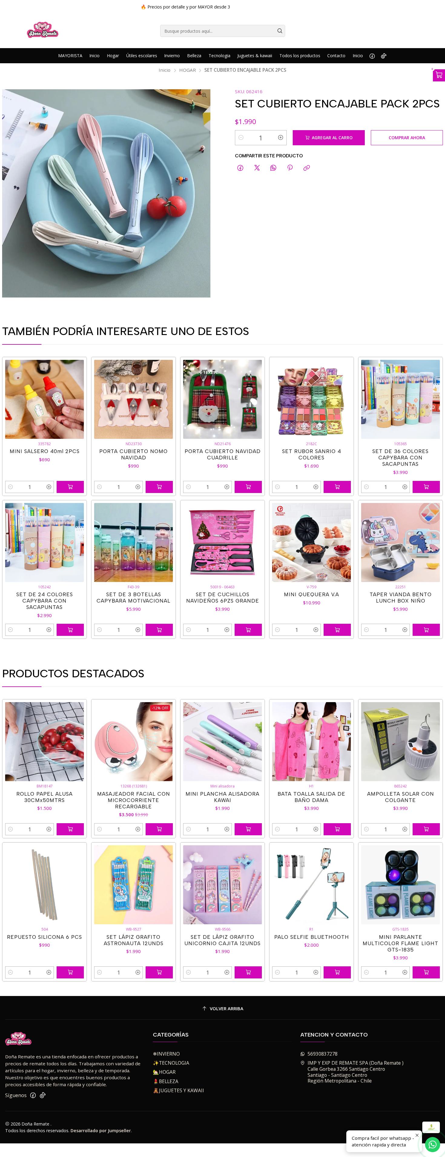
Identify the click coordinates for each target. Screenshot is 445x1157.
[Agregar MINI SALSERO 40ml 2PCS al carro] (70, 487)
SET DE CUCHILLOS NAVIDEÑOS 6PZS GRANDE (222, 597)
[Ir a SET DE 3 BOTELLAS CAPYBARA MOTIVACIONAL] (133, 542)
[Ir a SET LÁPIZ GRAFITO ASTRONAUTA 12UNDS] (133, 884)
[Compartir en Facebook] (240, 168)
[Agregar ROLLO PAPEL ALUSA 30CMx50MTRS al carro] (70, 829)
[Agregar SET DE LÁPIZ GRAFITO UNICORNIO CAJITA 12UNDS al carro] (248, 972)
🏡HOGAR (164, 1072)
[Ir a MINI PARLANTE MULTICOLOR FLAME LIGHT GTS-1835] (400, 884)
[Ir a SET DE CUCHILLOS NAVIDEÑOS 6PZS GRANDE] (222, 542)
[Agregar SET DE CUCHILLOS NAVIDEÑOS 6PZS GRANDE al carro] (248, 630)
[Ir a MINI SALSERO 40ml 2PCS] (44, 399)
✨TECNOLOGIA (171, 1063)
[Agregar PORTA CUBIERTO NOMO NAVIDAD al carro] (159, 487)
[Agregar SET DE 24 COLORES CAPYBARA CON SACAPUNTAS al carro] (70, 630)
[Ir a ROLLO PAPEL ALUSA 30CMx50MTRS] (44, 741)
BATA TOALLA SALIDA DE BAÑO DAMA (311, 797)
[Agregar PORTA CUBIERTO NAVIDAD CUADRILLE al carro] (248, 487)
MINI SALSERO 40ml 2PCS (45, 451)
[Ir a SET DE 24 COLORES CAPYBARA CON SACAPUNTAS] (44, 542)
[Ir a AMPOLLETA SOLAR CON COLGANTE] (400, 741)
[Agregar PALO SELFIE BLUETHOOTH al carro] (337, 972)
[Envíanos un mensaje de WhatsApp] (432, 1144)
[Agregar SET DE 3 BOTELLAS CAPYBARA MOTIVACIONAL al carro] (159, 630)
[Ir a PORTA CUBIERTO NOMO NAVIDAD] (133, 399)
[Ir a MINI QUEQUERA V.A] (311, 542)
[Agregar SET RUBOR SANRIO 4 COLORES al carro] (337, 487)
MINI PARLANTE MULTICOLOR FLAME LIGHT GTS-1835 (400, 943)
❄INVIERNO (166, 1053)
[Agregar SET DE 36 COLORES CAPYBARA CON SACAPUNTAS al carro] (426, 487)
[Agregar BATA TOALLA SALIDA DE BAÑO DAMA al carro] (337, 829)
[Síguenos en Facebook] (372, 55)
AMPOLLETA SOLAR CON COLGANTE (400, 797)
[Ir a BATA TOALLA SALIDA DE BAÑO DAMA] (311, 741)
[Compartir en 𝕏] (257, 168)
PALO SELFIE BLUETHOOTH (311, 937)
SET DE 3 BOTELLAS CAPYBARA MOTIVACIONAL (133, 597)
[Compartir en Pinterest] (290, 168)
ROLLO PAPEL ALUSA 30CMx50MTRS (44, 797)
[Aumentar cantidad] (280, 137)
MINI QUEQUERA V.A (311, 594)
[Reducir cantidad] (241, 137)
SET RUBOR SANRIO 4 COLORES (311, 454)
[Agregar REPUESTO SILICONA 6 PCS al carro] (70, 972)
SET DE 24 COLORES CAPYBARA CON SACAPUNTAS (44, 600)
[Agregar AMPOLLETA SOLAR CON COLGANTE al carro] (426, 829)
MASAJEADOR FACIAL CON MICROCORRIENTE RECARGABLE (133, 800)
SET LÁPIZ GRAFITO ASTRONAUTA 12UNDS (133, 940)
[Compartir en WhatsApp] (273, 168)
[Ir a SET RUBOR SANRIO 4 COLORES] (311, 399)
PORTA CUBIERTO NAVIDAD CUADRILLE (223, 454)
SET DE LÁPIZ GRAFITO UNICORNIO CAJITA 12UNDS (222, 940)
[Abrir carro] (439, 75)
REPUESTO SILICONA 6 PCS (44, 937)
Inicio (164, 70)
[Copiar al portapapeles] (306, 168)
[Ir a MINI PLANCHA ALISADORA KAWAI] (222, 741)
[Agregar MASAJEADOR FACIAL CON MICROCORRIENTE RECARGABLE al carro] (159, 829)
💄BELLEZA (165, 1081)
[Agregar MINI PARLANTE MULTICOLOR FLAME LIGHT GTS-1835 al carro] (426, 972)
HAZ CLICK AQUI (300, 7)
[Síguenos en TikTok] (384, 55)
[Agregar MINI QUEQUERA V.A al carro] (337, 630)
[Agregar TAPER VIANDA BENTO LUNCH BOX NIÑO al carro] (426, 630)
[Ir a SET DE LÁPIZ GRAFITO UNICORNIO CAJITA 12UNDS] (222, 884)
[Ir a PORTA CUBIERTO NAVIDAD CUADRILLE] (222, 399)
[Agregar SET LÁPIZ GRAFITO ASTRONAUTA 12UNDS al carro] (159, 972)
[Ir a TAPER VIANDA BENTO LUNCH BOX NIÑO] (400, 542)
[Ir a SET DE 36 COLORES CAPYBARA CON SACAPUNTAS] (400, 399)
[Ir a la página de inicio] (43, 31)
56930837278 (323, 1053)
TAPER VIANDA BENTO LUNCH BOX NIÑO (401, 597)
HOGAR (187, 70)
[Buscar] (280, 31)
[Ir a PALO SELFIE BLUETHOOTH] (311, 884)
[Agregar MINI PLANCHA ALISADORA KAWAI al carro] (248, 829)
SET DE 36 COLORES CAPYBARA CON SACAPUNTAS (400, 457)
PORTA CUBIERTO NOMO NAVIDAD (133, 454)
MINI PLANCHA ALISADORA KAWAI (222, 797)
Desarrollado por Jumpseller (101, 1130)
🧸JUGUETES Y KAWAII (178, 1090)
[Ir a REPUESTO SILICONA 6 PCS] (44, 884)
